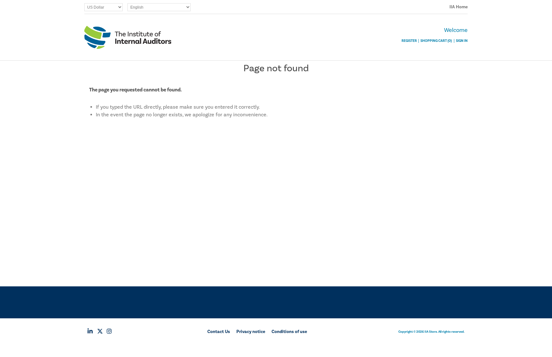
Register (409, 41)
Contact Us (218, 331)
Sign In (462, 41)
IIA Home (458, 7)
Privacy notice (250, 331)
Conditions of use (289, 331)
